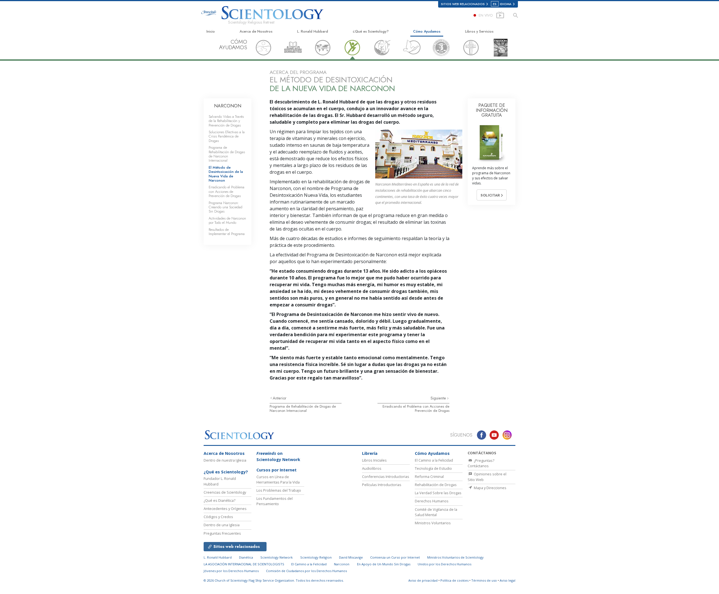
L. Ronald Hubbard (312, 31)
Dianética (246, 557)
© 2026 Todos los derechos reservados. (274, 580)
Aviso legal (507, 580)
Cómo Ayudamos (426, 31)
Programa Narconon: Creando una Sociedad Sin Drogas (225, 207)
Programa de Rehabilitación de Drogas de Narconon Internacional (303, 408)
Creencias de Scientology (225, 492)
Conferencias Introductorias (385, 476)
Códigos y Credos (218, 516)
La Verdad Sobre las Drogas (438, 492)
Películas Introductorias (381, 484)
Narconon (341, 564)
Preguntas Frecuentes (222, 533)
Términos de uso (484, 580)
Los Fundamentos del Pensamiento (274, 501)
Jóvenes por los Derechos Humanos (231, 571)
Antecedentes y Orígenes (225, 508)
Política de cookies (454, 580)
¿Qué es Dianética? (219, 500)
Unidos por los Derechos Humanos (444, 564)
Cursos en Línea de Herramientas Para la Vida (278, 479)
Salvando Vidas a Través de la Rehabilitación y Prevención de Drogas (226, 121)
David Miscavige (351, 557)
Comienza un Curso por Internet (395, 557)
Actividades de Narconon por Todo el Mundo (227, 220)
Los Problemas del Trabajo (278, 490)
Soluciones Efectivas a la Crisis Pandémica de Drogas (227, 136)
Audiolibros (371, 468)
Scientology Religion (316, 557)
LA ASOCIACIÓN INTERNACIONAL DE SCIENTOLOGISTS (244, 564)
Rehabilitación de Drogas (436, 484)
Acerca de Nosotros (256, 31)
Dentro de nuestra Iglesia (225, 460)
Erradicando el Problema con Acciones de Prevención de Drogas (416, 408)
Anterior (279, 398)
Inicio (210, 31)
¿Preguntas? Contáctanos (481, 463)
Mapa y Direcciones (489, 487)
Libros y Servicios (479, 31)
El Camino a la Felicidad (434, 460)
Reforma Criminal (429, 476)
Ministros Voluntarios (433, 522)
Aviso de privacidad (423, 580)
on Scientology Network (278, 456)
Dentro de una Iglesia (222, 524)
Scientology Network (276, 557)
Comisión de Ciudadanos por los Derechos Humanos (306, 571)
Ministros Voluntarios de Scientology (455, 557)
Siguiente (439, 398)
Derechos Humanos (432, 500)
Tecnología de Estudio (433, 468)
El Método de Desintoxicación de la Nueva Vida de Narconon (226, 174)
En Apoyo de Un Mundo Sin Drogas (383, 564)
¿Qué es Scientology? (371, 31)
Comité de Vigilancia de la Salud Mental (436, 512)
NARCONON (227, 106)
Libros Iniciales (374, 460)
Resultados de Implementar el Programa (227, 231)
